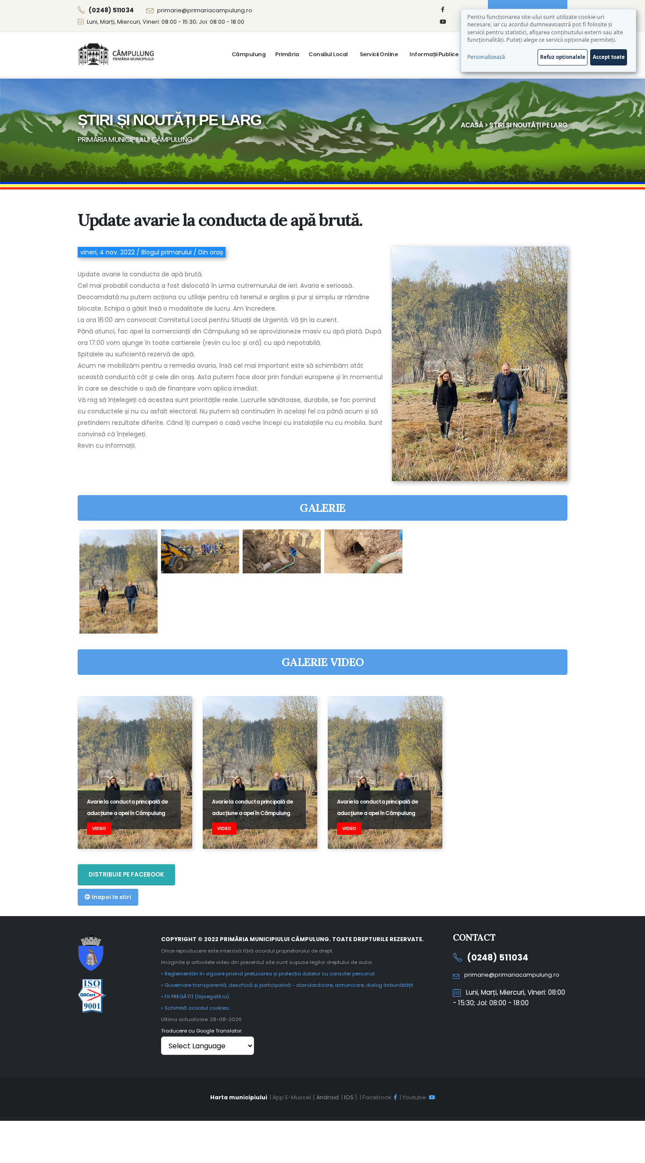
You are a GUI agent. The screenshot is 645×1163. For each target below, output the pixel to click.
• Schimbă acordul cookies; (195, 1007)
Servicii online (379, 54)
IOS (349, 1097)
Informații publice (433, 54)
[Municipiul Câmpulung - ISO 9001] (92, 995)
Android (327, 1097)
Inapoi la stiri (110, 897)
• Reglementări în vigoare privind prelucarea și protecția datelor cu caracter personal (268, 973)
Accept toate (609, 57)
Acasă (472, 125)
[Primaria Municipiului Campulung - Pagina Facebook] (443, 10)
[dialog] (548, 40)
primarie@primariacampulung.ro (204, 10)
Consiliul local (328, 54)
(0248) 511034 (497, 958)
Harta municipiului (238, 1097)
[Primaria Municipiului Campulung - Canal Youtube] (443, 22)
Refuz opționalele (562, 57)
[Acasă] (117, 54)
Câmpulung (249, 54)
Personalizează (486, 57)
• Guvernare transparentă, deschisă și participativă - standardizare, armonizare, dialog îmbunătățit (287, 985)
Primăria (287, 54)
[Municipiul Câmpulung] (91, 952)
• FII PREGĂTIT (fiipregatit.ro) (195, 996)
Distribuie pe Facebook (126, 874)
